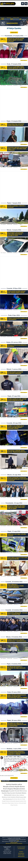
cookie (18, 840)
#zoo (4, 799)
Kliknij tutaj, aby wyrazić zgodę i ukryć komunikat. (14, 843)
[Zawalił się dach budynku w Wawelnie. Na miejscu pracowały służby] (14, 679)
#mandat (17, 791)
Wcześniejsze (14, 777)
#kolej (17, 797)
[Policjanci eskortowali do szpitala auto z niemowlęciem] (14, 329)
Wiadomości (9, 17)
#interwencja (23, 791)
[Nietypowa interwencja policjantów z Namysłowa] (14, 356)
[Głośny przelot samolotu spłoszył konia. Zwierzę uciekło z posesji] (14, 302)
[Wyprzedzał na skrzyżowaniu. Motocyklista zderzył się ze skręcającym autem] (14, 245)
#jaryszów (20, 799)
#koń (25, 801)
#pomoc (22, 786)
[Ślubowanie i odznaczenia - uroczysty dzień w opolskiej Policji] (14, 624)
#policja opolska (16, 17)
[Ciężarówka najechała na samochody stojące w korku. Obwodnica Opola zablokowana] (14, 160)
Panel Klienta (21, 851)
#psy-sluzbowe (20, 795)
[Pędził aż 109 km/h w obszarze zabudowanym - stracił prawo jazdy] (14, 651)
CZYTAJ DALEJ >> (24, 60)
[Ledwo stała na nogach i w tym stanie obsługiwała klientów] (14, 568)
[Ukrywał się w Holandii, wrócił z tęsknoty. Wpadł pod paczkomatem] (14, 461)
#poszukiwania (14, 799)
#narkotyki (18, 793)
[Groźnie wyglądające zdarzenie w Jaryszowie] (14, 217)
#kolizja (23, 799)
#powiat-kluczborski (20, 801)
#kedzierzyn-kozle (6, 797)
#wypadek (11, 791)
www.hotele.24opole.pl (21, 848)
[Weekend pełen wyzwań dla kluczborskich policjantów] (14, 383)
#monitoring (8, 799)
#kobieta (24, 793)
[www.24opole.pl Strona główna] (8, 4)
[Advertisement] (14, 104)
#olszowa (8, 801)
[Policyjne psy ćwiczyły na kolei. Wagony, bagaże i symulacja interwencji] (14, 51)
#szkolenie (13, 797)
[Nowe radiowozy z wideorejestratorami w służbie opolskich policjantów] (14, 597)
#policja (8, 784)
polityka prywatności (13, 842)
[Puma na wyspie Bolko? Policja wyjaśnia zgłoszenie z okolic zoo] (14, 78)
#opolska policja (16, 784)
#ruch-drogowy (8, 789)
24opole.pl (3, 17)
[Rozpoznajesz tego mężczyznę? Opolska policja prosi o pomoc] (14, 135)
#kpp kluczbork (11, 793)
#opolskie (4, 793)
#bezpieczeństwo (8, 786)
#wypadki (4, 801)
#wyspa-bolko (22, 797)
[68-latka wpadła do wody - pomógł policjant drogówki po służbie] (14, 410)
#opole (17, 786)
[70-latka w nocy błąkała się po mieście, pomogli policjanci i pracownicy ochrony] (14, 438)
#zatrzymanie (7, 795)
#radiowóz (14, 795)
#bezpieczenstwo (19, 789)
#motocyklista (13, 801)
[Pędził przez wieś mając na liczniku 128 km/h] (14, 545)
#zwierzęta (4, 791)
